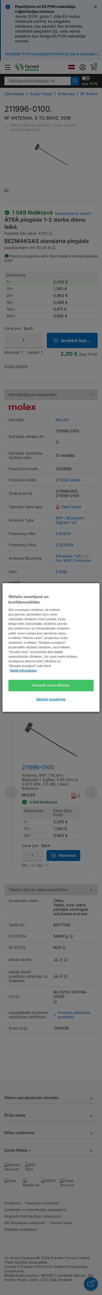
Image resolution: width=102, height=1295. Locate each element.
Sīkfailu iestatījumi (51, 699)
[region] (50, 647)
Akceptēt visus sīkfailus (51, 685)
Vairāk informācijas (23, 670)
